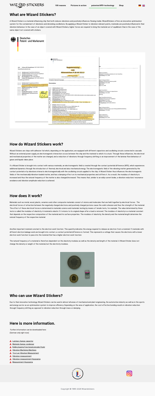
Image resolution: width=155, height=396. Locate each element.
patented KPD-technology (102, 5)
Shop (121, 5)
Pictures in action (78, 5)
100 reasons (60, 5)
